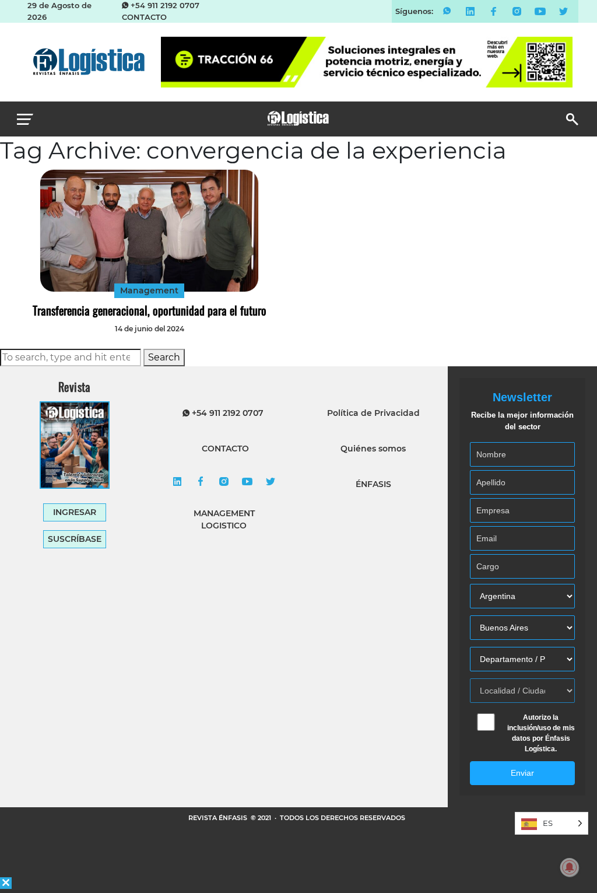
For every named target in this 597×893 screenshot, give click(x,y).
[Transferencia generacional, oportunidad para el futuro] (149, 230)
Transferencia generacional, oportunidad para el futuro (149, 310)
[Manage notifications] (569, 867)
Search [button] (164, 357)
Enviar (522, 773)
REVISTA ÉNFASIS (218, 818)
